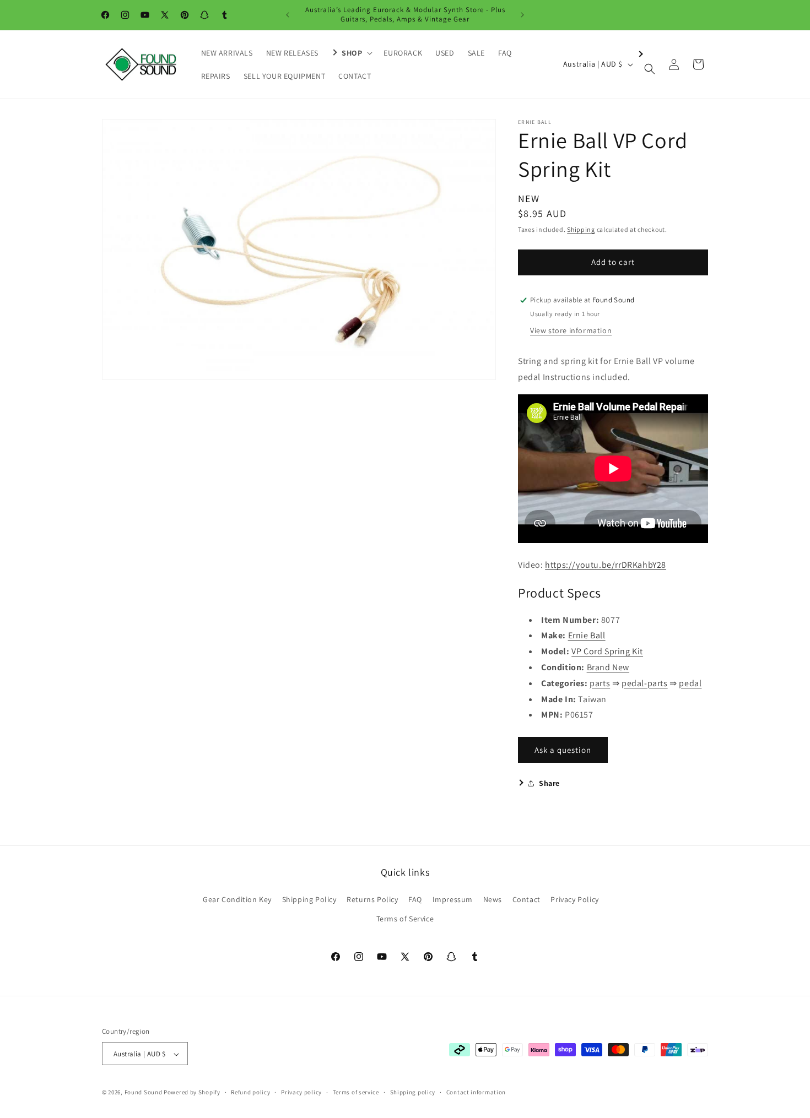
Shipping (581, 229)
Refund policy (250, 1092)
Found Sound (144, 1093)
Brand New (608, 667)
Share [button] (549, 783)
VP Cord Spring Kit (607, 651)
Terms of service (356, 1092)
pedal (690, 683)
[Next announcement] (522, 14)
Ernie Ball (587, 635)
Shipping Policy (309, 899)
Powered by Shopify (192, 1093)
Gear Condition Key (237, 899)
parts (600, 683)
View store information (571, 330)
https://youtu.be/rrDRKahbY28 (605, 565)
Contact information (476, 1092)
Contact (526, 899)
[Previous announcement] (288, 14)
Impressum (453, 899)
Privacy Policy (574, 899)
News (492, 899)
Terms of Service (405, 919)
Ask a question (562, 750)
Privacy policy (301, 1092)
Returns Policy (372, 899)
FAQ (415, 899)
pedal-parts (645, 683)
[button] (351, 52)
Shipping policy (413, 1092)
